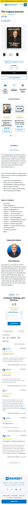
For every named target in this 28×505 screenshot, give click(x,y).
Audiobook (15, 62)
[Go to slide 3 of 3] (15, 135)
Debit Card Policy (7, 495)
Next (24, 119)
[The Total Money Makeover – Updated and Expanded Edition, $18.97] (6, 108)
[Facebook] (7, 489)
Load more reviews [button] (14, 462)
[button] (21, 364)
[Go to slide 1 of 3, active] (10, 135)
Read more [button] (22, 453)
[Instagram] (20, 489)
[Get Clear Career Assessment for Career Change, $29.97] (19, 108)
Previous (1, 119)
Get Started (5, 482)
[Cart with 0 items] (25, 4)
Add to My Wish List (14, 77)
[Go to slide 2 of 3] (13, 135)
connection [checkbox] (13, 337)
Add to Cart (7, 131)
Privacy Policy (15, 495)
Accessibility (9, 498)
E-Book (21, 62)
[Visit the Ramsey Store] (12, 5)
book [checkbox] (19, 337)
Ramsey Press (14, 485)
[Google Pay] (14, 72)
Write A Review (14, 323)
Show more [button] (5, 341)
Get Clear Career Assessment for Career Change (20, 122)
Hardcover (7, 62)
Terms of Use (22, 495)
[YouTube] (16, 489)
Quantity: (14, 65)
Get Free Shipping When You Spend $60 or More (14, 1)
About (19, 485)
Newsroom (7, 485)
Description (14, 145)
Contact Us (16, 482)
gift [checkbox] (4, 337)
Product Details (14, 150)
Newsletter (22, 482)
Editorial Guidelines (17, 498)
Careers (10, 482)
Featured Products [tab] (14, 99)
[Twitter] (11, 489)
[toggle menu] (2, 4)
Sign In (21, 4)
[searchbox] (9, 331)
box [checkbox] (7, 337)
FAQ (23, 485)
